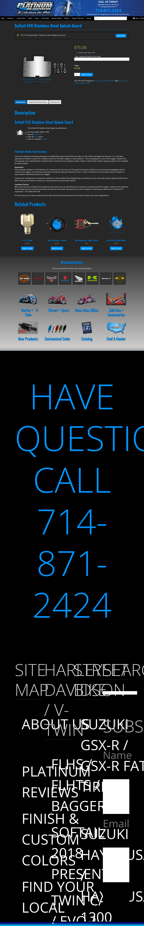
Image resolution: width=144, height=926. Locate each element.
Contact (88, 18)
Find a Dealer (45, 18)
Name (116, 761)
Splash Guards (108, 81)
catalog (44, 139)
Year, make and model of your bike (87, 56)
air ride (121, 81)
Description (20, 102)
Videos (37, 18)
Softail (36, 137)
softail (76, 83)
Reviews (66, 18)
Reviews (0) (55, 102)
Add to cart (86, 75)
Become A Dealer (57, 18)
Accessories (98, 81)
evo (126, 81)
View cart (121, 36)
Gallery (30, 18)
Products (10, 18)
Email (116, 829)
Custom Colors (21, 18)
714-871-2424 (108, 10)
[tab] (21, 102)
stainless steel (85, 83)
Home (3, 18)
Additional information (38, 102)
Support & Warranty (78, 18)
